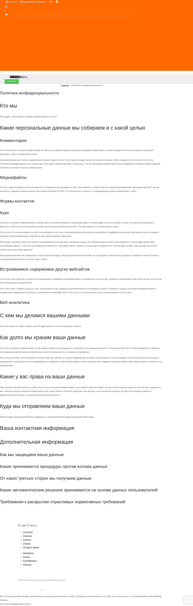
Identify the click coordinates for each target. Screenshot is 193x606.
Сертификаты (29, 561)
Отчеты (26, 557)
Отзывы (27, 543)
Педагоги (27, 536)
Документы (28, 553)
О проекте (28, 532)
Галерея (27, 540)
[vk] (51, 2)
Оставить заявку (31, 547)
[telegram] (57, 2)
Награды (27, 564)
